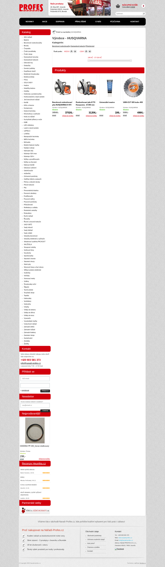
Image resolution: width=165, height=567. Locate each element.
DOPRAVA (60, 22)
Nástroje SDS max (30, 153)
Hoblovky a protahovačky (33, 94)
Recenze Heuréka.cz (34, 463)
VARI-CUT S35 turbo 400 (133, 102)
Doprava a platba (93, 547)
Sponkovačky (28, 256)
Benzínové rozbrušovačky (61, 46)
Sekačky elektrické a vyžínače (34, 239)
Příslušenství (89, 46)
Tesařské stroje (29, 293)
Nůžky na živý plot (30, 162)
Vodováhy (27, 304)
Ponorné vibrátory (30, 193)
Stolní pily (27, 264)
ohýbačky (27, 173)
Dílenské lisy (28, 63)
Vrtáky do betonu (30, 310)
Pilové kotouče (29, 185)
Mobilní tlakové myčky (31, 145)
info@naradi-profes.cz (31, 363)
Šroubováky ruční (30, 284)
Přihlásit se (45, 390)
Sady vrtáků (28, 233)
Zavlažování (28, 338)
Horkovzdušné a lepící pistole (34, 97)
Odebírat (45, 410)
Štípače (26, 287)
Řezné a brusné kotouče (32, 222)
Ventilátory (27, 301)
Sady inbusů (28, 227)
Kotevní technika (29, 111)
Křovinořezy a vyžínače (32, 114)
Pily (25, 188)
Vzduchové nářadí (30, 324)
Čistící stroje (28, 54)
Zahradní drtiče (29, 327)
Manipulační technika (31, 136)
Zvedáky (27, 341)
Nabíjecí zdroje (29, 148)
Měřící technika (29, 139)
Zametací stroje (29, 335)
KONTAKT (134, 22)
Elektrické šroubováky (31, 74)
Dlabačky (27, 65)
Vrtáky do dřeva (29, 313)
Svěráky (27, 276)
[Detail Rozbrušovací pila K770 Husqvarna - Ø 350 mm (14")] (86, 87)
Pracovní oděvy (29, 199)
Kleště (26, 102)
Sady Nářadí (28, 230)
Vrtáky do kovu (29, 315)
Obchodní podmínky (94, 536)
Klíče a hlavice (29, 105)
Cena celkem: (130, 6)
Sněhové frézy (29, 250)
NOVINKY (30, 22)
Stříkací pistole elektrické (32, 270)
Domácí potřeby (29, 68)
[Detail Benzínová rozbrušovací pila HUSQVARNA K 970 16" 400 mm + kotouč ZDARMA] (62, 87)
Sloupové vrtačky (30, 247)
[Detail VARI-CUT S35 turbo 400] (133, 87)
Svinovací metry (29, 278)
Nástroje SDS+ (29, 156)
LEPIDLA (27, 131)
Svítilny (26, 281)
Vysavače (27, 318)
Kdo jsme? (91, 543)
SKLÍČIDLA (28, 244)
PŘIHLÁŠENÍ (80, 22)
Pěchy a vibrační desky (32, 182)
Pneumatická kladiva (31, 190)
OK (144, 13)
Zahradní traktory (30, 332)
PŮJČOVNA (115, 22)
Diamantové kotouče (78, 46)
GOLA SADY (28, 83)
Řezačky (27, 219)
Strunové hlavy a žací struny (33, 267)
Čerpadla (27, 48)
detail (54, 115)
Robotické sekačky (30, 210)
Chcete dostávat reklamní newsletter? (32, 401)
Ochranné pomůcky (31, 176)
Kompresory (28, 108)
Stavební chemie (30, 259)
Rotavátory (27, 213)
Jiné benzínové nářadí (31, 100)
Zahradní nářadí (29, 330)
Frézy (26, 80)
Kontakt (90, 551)
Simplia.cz (142, 563)
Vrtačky (26, 307)
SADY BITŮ (28, 224)
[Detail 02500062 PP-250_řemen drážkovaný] (35, 431)
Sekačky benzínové (31, 236)
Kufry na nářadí (29, 117)
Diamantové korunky (31, 57)
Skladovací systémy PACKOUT (34, 242)
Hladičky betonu (29, 88)
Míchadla (27, 142)
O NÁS (98, 22)
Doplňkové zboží (30, 71)
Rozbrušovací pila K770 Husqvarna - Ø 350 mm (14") (85, 104)
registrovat (25, 390)
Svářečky (27, 273)
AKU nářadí (28, 37)
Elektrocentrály (29, 77)
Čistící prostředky (30, 51)
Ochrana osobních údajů (96, 539)
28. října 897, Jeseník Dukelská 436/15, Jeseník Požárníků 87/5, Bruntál (59, 7)
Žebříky (26, 344)
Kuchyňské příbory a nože (33, 119)
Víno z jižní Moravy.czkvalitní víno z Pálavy (27, 510)
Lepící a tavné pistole (31, 128)
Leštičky (27, 134)
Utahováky (27, 298)
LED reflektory (29, 125)
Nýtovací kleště (29, 165)
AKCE (44, 22)
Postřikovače (28, 196)
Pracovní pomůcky (30, 202)
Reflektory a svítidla (31, 207)
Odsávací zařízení (30, 168)
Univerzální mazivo (107, 102)
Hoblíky (26, 91)
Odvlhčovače (28, 171)
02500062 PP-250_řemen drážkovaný (34, 446)
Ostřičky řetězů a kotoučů (32, 179)
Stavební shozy (29, 261)
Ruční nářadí (28, 216)
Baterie (26, 40)
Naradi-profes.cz (25, 5)
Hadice (26, 85)
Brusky (26, 46)
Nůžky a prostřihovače (31, 159)
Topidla (26, 295)
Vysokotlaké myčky (30, 321)
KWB (25, 122)
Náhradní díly (28, 151)
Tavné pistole (28, 290)
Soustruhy (27, 253)
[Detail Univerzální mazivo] (110, 87)
